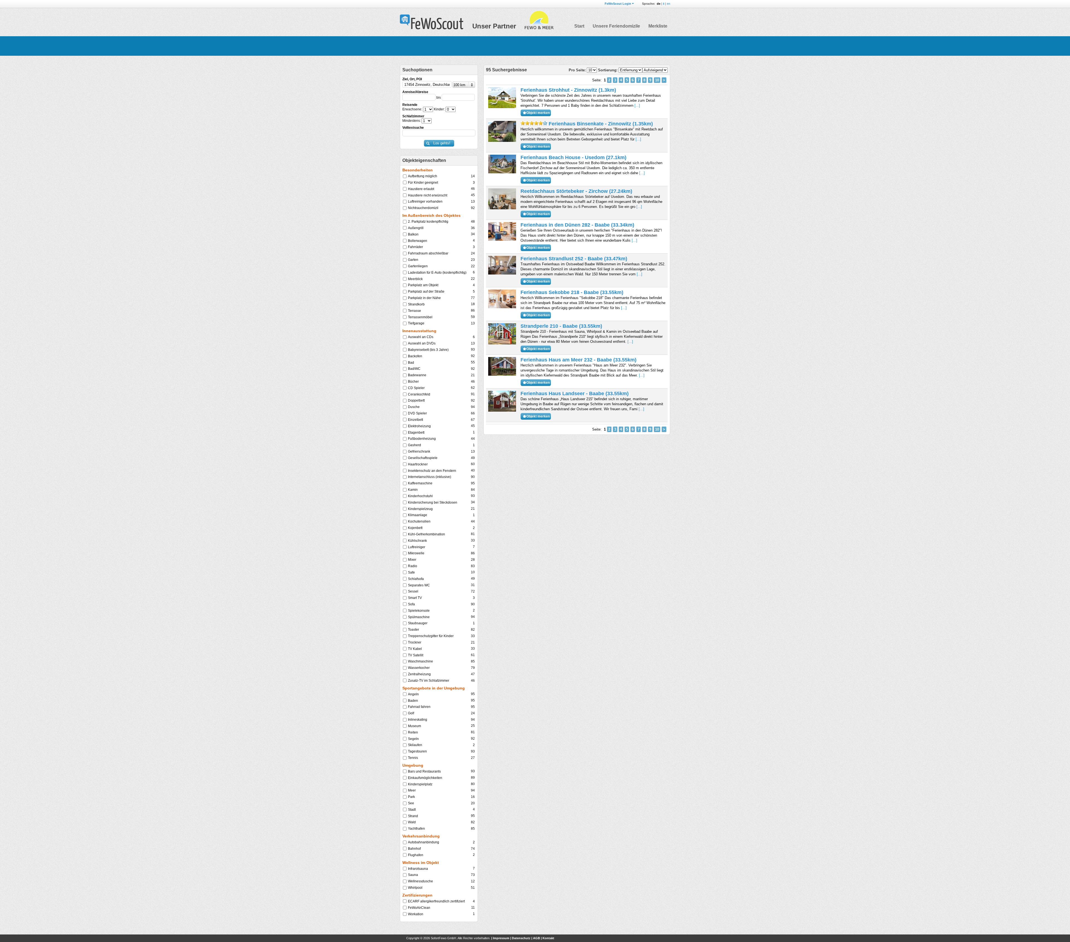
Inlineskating (417, 720)
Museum (414, 726)
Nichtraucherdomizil (423, 208)
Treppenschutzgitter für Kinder (431, 636)
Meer (412, 790)
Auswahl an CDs (420, 337)
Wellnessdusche (420, 881)
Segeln (413, 739)
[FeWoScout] (431, 22)
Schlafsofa (416, 579)
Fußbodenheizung (422, 439)
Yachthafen (416, 829)
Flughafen (415, 855)
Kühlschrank (417, 541)
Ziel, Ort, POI (412, 79)
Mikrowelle (416, 553)
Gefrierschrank (419, 451)
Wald (412, 822)
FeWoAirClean (419, 908)
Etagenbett (416, 432)
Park (411, 797)
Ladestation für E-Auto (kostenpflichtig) (437, 273)
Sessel (413, 591)
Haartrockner (418, 464)
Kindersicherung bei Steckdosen (432, 502)
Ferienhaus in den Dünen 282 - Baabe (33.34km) (577, 225)
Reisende (409, 105)
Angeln (413, 694)
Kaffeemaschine (420, 483)
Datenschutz (521, 938)
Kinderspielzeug (420, 509)
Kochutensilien (419, 521)
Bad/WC (414, 369)
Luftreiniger (416, 547)
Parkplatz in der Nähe (424, 298)
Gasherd (414, 445)
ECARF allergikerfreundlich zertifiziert (436, 901)
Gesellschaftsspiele (422, 458)
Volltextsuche (413, 128)
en (668, 3)
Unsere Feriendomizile (616, 26)
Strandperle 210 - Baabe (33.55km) (561, 326)
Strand (413, 816)
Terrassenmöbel (420, 317)
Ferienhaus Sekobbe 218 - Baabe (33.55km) (572, 292)
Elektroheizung (419, 426)
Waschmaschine (420, 661)
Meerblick (415, 279)
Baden (413, 701)
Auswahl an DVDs (422, 343)
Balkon (413, 234)
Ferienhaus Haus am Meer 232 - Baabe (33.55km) (578, 360)
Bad (411, 363)
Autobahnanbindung (423, 842)
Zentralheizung (419, 674)
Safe (411, 572)
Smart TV (415, 598)
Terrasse (414, 311)
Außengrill (416, 228)
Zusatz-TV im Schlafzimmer (428, 681)
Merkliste (657, 26)
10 (657, 80)
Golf (411, 713)
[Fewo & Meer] (539, 20)
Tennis (413, 758)
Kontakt (548, 938)
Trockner (414, 642)
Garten (413, 260)
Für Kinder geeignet (423, 182)
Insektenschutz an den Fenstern (432, 471)
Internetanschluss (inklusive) (429, 477)
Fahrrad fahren (419, 707)
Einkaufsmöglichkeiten (425, 778)
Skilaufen (415, 745)
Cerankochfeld (419, 394)
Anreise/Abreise (415, 92)
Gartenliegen (418, 266)
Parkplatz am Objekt (423, 285)
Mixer (412, 560)
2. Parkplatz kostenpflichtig (428, 222)
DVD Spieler (417, 413)
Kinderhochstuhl (420, 496)
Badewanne (417, 375)
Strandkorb (416, 304)
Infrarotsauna (418, 869)
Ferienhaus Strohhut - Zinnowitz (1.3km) (568, 90)
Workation (415, 914)
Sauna (413, 875)
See (411, 803)
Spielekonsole (419, 611)
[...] (637, 105)
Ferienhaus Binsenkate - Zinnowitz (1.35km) (600, 124)
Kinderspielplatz (420, 784)
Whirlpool (415, 888)
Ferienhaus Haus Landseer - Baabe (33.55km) (575, 393)
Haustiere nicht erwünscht (427, 195)
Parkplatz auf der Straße (426, 291)
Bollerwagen (417, 241)
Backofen (415, 356)
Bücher (413, 381)
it (663, 3)
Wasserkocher (419, 668)
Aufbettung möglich (422, 176)
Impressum (501, 938)
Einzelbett (415, 420)
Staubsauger (417, 623)
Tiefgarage (416, 323)
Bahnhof (414, 849)
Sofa (411, 604)
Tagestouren (417, 751)
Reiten (413, 732)
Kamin (413, 490)
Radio (412, 566)
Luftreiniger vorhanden (425, 201)
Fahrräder (415, 247)
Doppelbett (416, 400)
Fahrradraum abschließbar (428, 253)
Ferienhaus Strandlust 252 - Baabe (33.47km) (574, 258)
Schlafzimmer (413, 116)
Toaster (413, 630)
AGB (536, 938)
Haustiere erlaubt (421, 189)
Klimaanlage (417, 515)
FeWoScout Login (618, 3)
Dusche (414, 407)
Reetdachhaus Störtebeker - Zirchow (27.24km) (576, 191)
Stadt (412, 810)
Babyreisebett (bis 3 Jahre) (428, 350)
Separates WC (419, 585)
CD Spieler (416, 388)
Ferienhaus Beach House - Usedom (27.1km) (573, 157)
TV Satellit (415, 655)
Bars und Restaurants (424, 771)
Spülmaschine (419, 617)
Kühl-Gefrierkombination (426, 534)
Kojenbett (415, 528)
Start (579, 26)
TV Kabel (415, 649)
